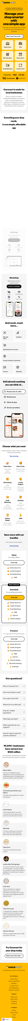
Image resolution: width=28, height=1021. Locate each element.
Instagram (14, 1001)
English (7, 1019)
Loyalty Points (14, 985)
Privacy (14, 1017)
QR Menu (14, 983)
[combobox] (7, 1019)
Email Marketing (14, 988)
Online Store (14, 979)
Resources (14, 997)
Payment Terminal (14, 990)
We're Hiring (14, 1012)
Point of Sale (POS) (14, 981)
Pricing (14, 1010)
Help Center (14, 999)
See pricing (14, 456)
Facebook (14, 1003)
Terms (14, 1015)
